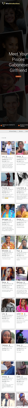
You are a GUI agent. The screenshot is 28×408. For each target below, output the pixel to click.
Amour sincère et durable (7, 288)
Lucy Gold (20, 188)
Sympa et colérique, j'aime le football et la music (8, 257)
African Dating (12, 131)
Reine (4, 282)
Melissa (19, 282)
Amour (4, 377)
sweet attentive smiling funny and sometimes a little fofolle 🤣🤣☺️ (8, 197)
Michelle (5, 251)
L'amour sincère (5, 320)
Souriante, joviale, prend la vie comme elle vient (7, 291)
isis (3, 156)
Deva (18, 345)
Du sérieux (4, 383)
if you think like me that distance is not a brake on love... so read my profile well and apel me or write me (8, 229)
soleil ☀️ (20, 314)
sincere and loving (5, 321)
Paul (18, 251)
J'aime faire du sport (6, 258)
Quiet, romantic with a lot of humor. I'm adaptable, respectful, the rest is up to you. (7, 386)
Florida (4, 188)
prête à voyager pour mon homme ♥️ (8, 194)
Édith (18, 377)
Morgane (5, 219)
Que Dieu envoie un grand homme (8, 162)
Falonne (5, 345)
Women (21, 131)
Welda (19, 219)
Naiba (19, 156)
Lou (3, 314)
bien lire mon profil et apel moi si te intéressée (8, 225)
